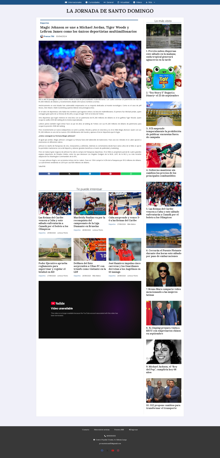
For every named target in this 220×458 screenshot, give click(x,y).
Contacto (85, 430)
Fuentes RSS (119, 430)
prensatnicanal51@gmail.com (110, 443)
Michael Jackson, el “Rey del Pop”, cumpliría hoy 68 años (161, 369)
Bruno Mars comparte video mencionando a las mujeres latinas (163, 292)
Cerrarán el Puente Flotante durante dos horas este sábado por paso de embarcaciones (163, 253)
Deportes (44, 23)
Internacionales (75, 2)
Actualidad (124, 2)
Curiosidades (94, 2)
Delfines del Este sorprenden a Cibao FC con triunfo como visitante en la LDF (90, 267)
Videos (139, 2)
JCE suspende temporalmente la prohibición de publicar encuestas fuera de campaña (163, 133)
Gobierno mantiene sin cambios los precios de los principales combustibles (161, 173)
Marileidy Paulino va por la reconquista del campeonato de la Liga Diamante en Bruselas (89, 222)
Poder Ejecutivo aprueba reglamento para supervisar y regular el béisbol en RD (53, 267)
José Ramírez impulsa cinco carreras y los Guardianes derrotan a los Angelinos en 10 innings (125, 267)
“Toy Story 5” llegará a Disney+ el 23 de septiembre (162, 94)
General (110, 2)
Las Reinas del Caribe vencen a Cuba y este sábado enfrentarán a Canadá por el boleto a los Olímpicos (53, 223)
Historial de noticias (102, 430)
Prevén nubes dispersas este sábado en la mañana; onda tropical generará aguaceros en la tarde (161, 55)
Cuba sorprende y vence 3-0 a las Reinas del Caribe (124, 219)
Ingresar (134, 430)
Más (150, 2)
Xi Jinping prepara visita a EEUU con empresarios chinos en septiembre (163, 330)
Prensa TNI (49, 36)
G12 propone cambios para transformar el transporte (163, 407)
